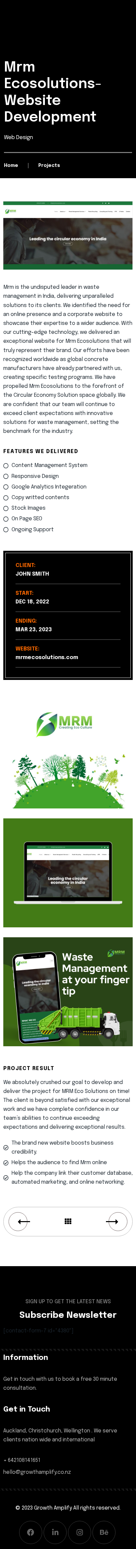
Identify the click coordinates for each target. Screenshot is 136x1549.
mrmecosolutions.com (47, 657)
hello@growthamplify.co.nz (37, 1472)
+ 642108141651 (21, 1460)
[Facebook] (30, 1532)
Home (11, 165)
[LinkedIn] (55, 1532)
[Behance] (104, 1532)
